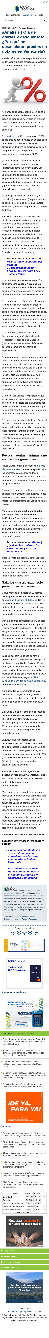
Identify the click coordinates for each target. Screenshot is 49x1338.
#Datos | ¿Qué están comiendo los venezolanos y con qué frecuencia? (24, 547)
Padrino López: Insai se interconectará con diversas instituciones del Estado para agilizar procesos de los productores (23, 1052)
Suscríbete (27, 15)
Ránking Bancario (9, 1251)
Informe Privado (13, 15)
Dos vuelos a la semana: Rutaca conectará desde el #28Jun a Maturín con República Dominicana (23, 873)
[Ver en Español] (47, 2)
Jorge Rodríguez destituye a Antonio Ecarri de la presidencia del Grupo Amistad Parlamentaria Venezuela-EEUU (24, 1041)
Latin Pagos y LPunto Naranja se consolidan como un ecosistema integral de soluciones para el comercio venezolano (24, 1164)
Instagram (17, 919)
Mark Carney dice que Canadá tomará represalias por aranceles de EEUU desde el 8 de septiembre (23, 1184)
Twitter (24, 919)
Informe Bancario (8, 1256)
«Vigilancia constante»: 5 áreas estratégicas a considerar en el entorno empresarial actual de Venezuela (24, 856)
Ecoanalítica (8, 136)
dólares (33, 600)
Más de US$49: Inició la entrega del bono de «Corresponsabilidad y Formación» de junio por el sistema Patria (24, 266)
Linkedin (11, 1312)
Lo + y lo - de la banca (10, 1262)
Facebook (33, 919)
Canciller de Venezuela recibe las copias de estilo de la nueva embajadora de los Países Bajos (22, 1064)
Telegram (8, 919)
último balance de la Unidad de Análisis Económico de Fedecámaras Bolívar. (24, 681)
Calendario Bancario (10, 1268)
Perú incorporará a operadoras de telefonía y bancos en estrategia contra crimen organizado (24, 1134)
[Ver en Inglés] (44, 2)
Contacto (39, 15)
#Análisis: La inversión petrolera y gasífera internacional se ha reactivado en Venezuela (23, 1085)
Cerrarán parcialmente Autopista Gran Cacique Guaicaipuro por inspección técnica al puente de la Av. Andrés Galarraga (24, 1075)
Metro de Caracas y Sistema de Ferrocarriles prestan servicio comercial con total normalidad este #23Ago (24, 1144)
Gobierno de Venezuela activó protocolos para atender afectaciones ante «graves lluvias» (23, 1174)
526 (27, 600)
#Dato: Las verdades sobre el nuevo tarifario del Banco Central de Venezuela (24, 1154)
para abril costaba (15, 600)
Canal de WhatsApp (29, 916)
